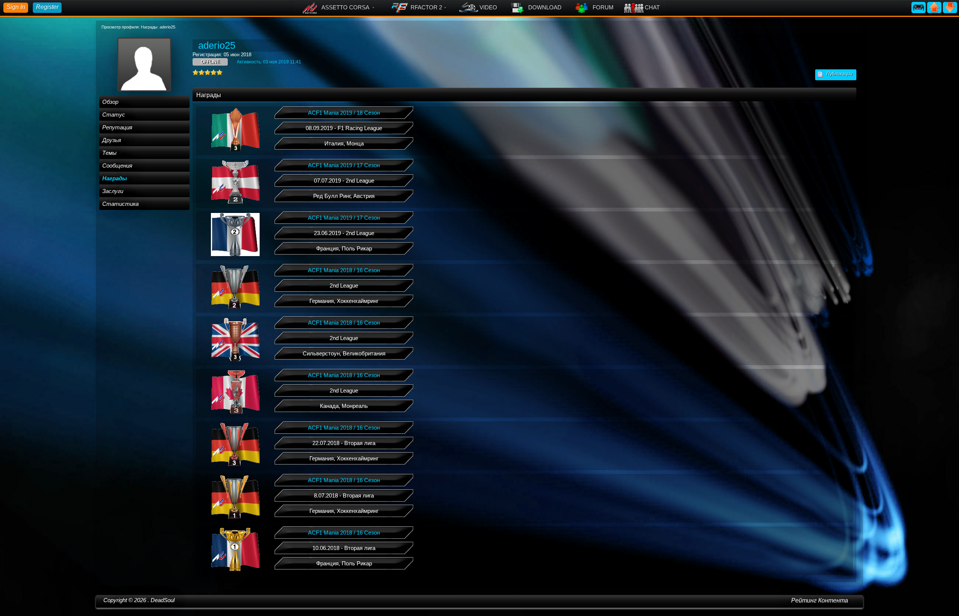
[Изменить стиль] (919, 7)
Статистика (120, 204)
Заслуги (112, 191)
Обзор (110, 102)
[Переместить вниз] (950, 7)
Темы (109, 153)
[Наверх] (935, 7)
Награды (114, 178)
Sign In (15, 7)
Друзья (111, 140)
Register (47, 7)
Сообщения (117, 165)
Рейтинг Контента (819, 600)
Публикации (838, 73)
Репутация (117, 127)
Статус (113, 114)
